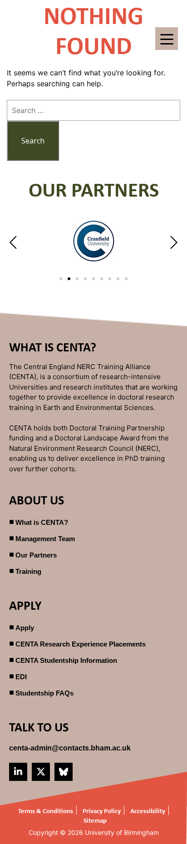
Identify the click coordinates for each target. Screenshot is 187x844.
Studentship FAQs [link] (44, 693)
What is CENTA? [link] (41, 522)
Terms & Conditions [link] (45, 810)
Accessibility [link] (147, 810)
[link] (70, 748)
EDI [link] (21, 677)
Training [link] (28, 571)
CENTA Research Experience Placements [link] (80, 644)
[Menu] (166, 38)
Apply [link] (24, 628)
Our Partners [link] (36, 555)
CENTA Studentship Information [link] (66, 660)
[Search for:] (93, 110)
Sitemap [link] (95, 820)
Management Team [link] (45, 539)
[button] (14, 242)
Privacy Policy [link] (102, 810)
